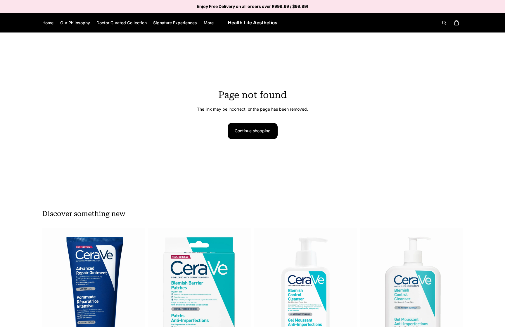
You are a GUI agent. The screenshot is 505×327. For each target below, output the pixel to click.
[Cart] (456, 22)
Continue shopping (253, 130)
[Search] (444, 22)
